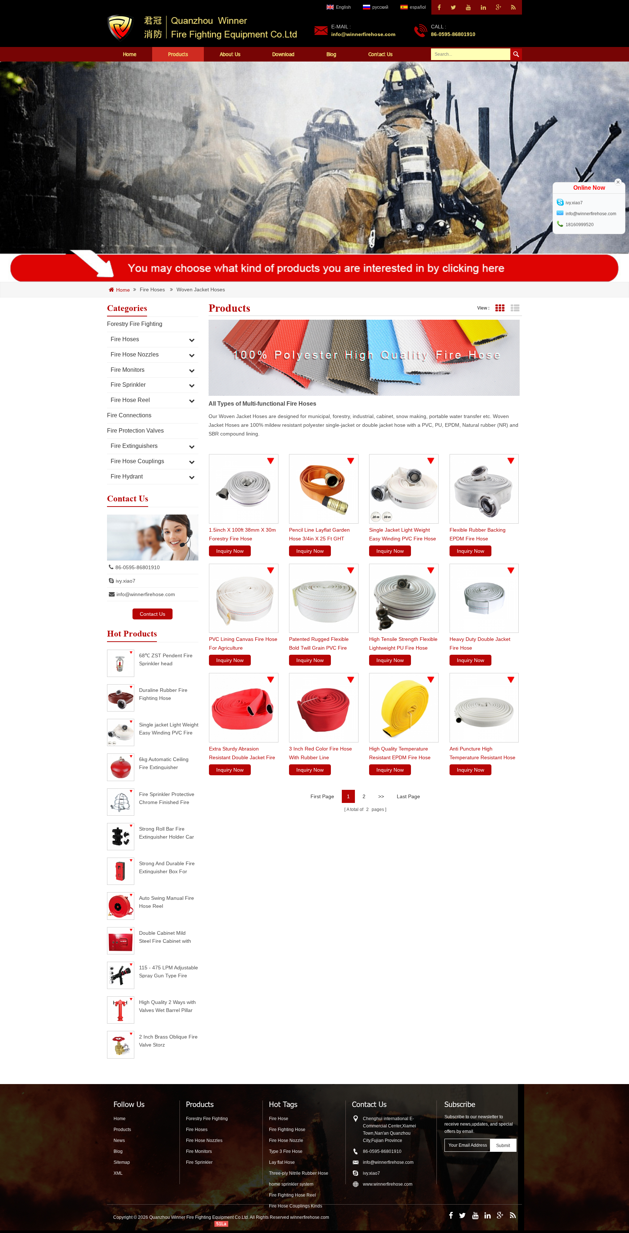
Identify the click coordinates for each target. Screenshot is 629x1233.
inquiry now (230, 551)
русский (380, 7)
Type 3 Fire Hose (285, 1151)
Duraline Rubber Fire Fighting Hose (163, 694)
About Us (230, 54)
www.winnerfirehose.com (387, 1184)
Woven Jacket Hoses (201, 289)
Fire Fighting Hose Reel (292, 1195)
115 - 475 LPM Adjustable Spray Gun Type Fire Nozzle (168, 971)
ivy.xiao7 (125, 581)
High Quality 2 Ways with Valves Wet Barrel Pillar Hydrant (167, 1006)
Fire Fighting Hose (287, 1129)
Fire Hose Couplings (137, 461)
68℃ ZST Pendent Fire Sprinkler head (166, 659)
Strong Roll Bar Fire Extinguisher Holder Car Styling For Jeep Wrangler (166, 832)
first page (322, 796)
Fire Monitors (128, 370)
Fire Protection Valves (135, 431)
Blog (331, 54)
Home (129, 54)
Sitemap (122, 1162)
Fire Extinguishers (134, 446)
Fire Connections (129, 415)
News (119, 1140)
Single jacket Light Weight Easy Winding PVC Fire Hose (168, 728)
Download (283, 54)
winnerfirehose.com (309, 1217)
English (343, 7)
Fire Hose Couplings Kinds (295, 1206)
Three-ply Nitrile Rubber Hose (298, 1173)
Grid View (499, 308)
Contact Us (380, 54)
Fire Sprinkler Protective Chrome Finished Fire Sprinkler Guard (166, 798)
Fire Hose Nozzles (135, 354)
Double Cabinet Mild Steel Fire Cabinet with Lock (165, 937)
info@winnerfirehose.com (363, 34)
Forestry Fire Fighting (134, 324)
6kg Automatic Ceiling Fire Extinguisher (164, 763)
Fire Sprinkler (128, 385)
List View (515, 308)
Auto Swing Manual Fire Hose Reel (166, 902)
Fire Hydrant (127, 476)
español (418, 7)
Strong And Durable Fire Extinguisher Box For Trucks (167, 867)
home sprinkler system (291, 1184)
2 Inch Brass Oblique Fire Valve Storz (168, 1040)
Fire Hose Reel (130, 400)
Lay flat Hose (282, 1162)
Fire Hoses (152, 289)
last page (408, 796)
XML (118, 1173)
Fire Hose (278, 1118)
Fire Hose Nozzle (286, 1140)
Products (178, 54)
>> (381, 796)
